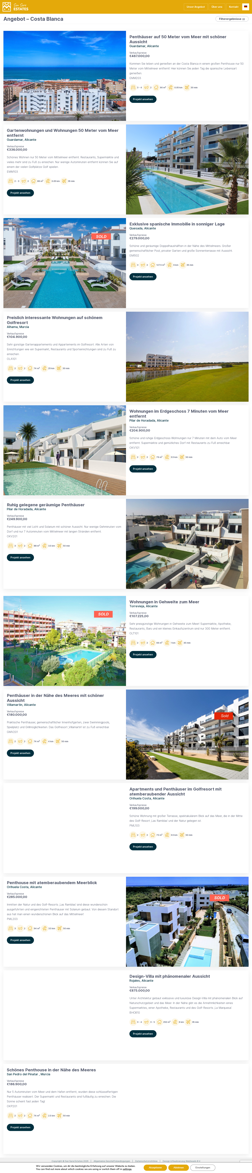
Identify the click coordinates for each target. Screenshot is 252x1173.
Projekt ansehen (143, 99)
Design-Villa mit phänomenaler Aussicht (169, 976)
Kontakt (233, 6)
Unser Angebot (196, 6)
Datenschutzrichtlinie (146, 1161)
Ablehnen (178, 1167)
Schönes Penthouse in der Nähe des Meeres (51, 1069)
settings (127, 1169)
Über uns (217, 6)
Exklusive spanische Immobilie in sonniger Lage (177, 224)
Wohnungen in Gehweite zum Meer (164, 601)
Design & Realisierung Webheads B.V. (182, 1161)
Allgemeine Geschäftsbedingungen (112, 1161)
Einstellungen (202, 1167)
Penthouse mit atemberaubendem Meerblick (52, 882)
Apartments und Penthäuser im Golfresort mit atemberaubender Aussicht (175, 792)
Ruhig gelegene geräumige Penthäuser (46, 504)
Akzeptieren (155, 1167)
